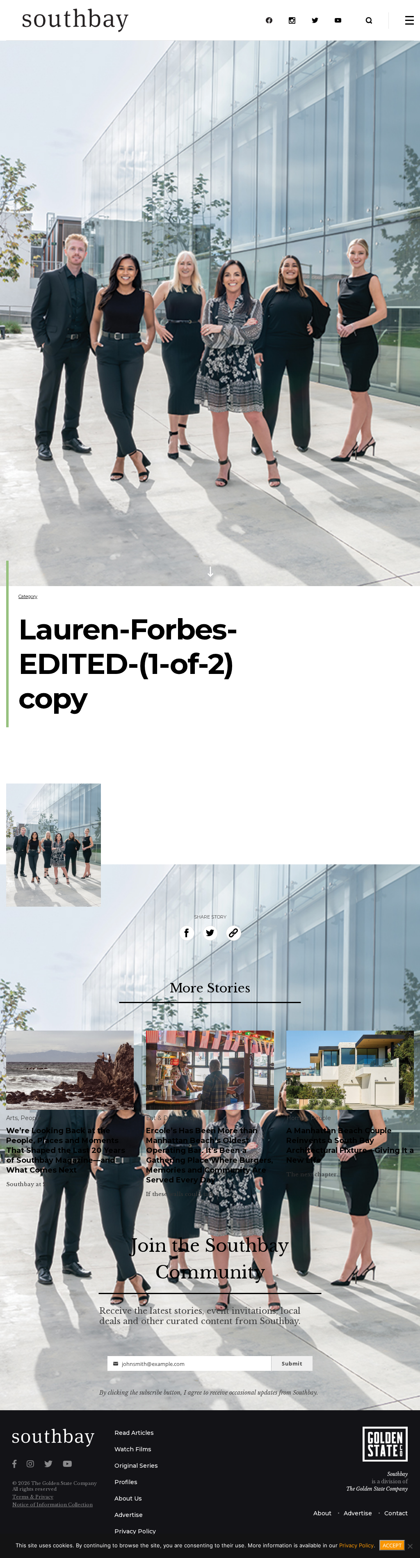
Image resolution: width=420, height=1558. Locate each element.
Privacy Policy (135, 1531)
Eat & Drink (162, 1118)
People (31, 1118)
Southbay (397, 1474)
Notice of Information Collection (52, 1505)
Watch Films (132, 1449)
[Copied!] (233, 933)
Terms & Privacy (32, 1497)
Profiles (125, 1482)
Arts (12, 1118)
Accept (392, 1545)
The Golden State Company (377, 1489)
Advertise (128, 1515)
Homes (297, 1118)
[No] (410, 1546)
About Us (128, 1498)
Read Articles (134, 1433)
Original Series (136, 1465)
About (322, 1513)
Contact (396, 1513)
